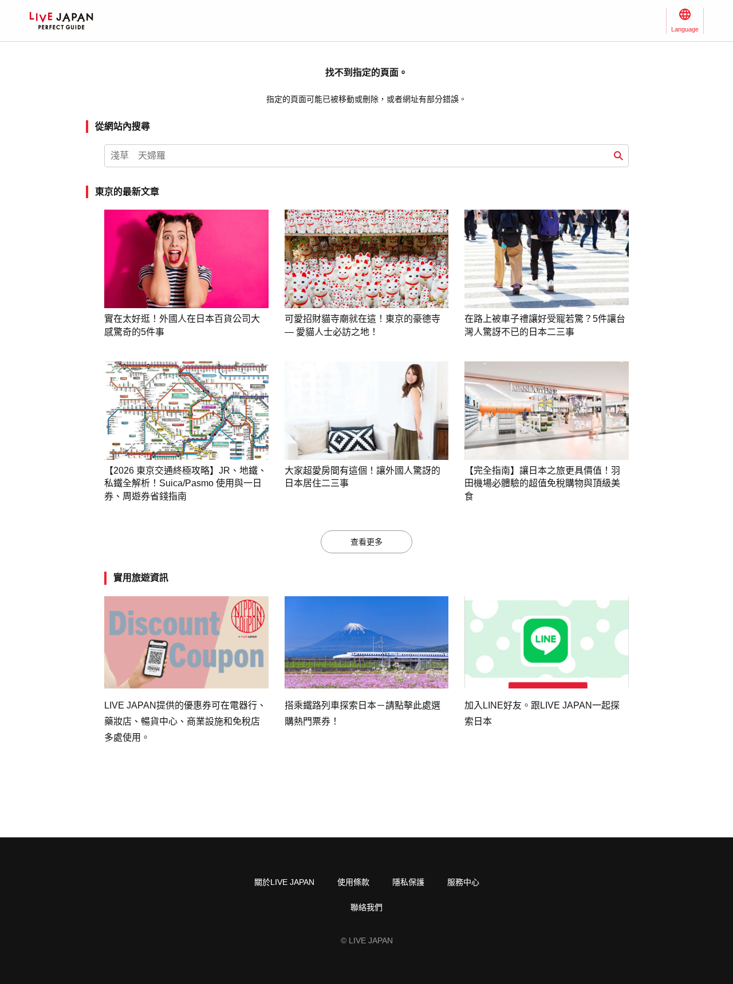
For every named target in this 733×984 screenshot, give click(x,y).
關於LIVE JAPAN (284, 882)
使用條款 (353, 882)
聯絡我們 (366, 907)
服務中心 (463, 882)
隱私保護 (408, 882)
